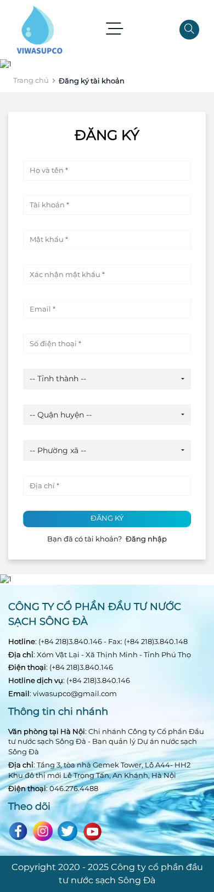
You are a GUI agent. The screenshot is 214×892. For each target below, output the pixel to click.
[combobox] (107, 379)
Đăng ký (107, 518)
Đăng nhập (146, 539)
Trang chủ (31, 80)
